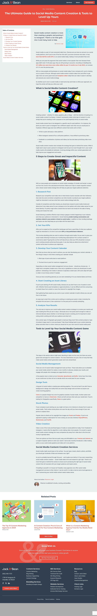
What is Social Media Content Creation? (13, 33)
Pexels (71, 415)
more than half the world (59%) (45, 57)
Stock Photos (8, 53)
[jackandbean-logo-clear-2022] (11, 2)
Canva (38, 394)
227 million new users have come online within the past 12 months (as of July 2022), (60, 65)
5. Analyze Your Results (10, 45)
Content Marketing (50, 9)
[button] (3, 516)
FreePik (48, 420)
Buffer (76, 376)
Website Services (57, 584)
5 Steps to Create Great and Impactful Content (14, 35)
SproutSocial (67, 376)
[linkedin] (9, 583)
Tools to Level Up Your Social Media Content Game (16, 47)
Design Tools (8, 51)
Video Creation (8, 55)
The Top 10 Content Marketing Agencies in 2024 (14, 527)
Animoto (87, 438)
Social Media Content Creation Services (13, 57)
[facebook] (3, 583)
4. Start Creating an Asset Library (13, 43)
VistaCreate (53, 397)
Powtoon (80, 438)
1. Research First (9, 37)
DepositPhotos (82, 417)
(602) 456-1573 (7, 574)
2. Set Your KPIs (9, 39)
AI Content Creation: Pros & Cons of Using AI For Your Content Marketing (48, 527)
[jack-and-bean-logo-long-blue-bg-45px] (10, 568)
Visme (59, 399)
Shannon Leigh (59, 43)
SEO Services (55, 569)
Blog (44, 9)
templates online (63, 75)
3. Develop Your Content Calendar (13, 41)
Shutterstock (40, 420)
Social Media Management (11, 49)
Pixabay (77, 415)
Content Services (33, 569)
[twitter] (6, 583)
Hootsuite (60, 376)
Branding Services (33, 582)
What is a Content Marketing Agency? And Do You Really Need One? (79, 528)
